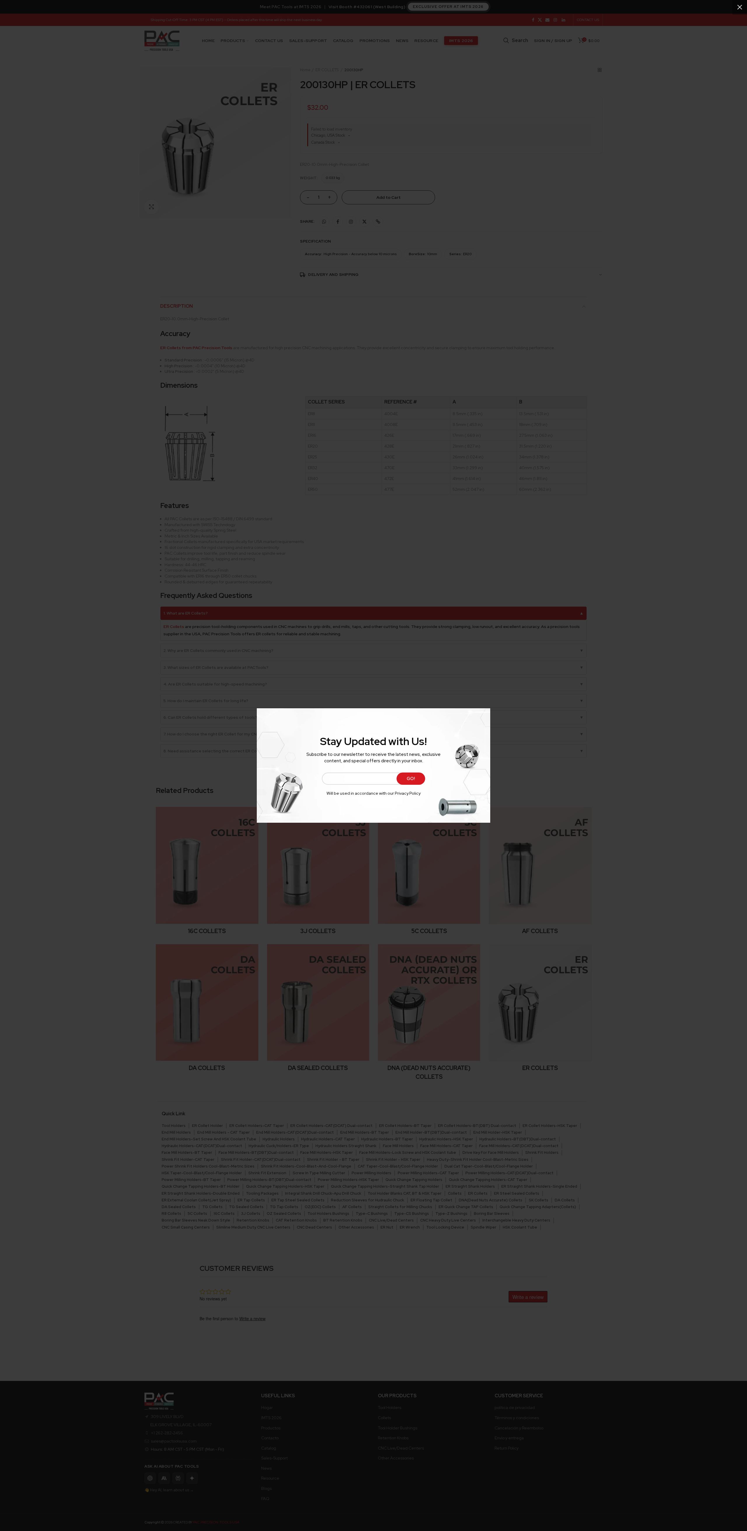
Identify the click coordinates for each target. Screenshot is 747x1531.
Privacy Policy (407, 793)
